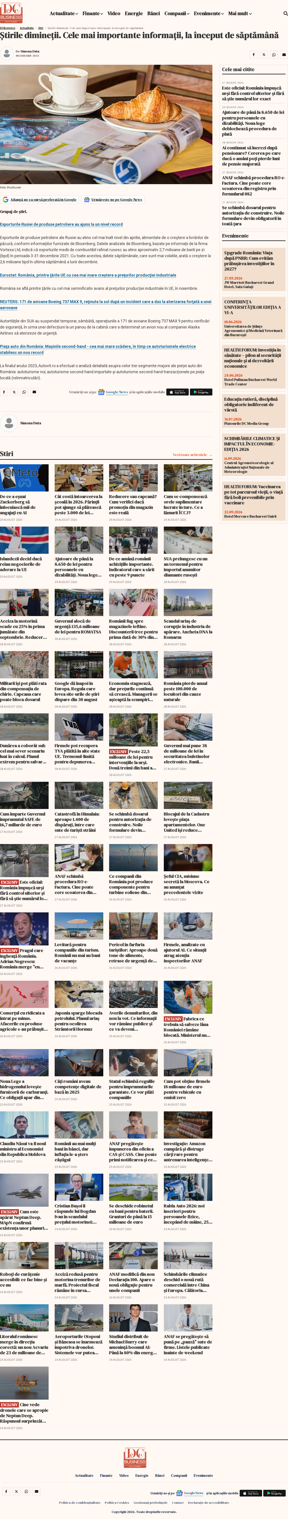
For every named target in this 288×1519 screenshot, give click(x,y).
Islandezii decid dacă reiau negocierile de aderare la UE (21, 564)
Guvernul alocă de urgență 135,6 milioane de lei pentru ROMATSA (78, 626)
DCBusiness (7, 28)
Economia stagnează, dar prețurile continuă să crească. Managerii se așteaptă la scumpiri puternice (133, 691)
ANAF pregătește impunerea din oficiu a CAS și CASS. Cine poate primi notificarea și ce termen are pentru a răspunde (133, 1151)
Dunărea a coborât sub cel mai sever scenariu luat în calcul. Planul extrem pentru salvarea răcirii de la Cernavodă (23, 753)
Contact (178, 1502)
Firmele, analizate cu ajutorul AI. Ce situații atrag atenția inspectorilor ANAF (185, 952)
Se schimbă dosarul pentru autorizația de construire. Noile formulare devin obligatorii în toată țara (132, 822)
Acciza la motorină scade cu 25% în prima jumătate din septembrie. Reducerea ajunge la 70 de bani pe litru (24, 629)
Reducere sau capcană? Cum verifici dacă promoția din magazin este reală (133, 504)
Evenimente (207, 13)
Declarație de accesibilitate (208, 1502)
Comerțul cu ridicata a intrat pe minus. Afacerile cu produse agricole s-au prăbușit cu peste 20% (22, 1021)
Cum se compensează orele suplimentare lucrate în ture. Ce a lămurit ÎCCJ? (185, 504)
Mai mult (238, 13)
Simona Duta (29, 51)
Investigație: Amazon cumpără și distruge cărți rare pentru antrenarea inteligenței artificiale (187, 1151)
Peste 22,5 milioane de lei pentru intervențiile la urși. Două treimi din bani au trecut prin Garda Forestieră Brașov (132, 760)
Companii (175, 13)
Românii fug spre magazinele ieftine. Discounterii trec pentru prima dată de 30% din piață (133, 629)
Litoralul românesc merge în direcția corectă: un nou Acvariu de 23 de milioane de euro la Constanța (24, 1344)
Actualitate (62, 13)
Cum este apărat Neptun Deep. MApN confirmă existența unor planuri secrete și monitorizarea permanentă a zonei (22, 1220)
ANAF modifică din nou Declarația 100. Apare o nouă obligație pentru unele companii (132, 1282)
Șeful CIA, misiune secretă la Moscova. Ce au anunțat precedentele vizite (186, 884)
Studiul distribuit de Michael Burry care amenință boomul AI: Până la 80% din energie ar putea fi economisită (133, 1344)
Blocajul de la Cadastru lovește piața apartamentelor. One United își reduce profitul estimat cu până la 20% (187, 822)
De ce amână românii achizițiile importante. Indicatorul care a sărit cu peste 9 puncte (132, 567)
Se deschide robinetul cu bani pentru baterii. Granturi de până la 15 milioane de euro (131, 1214)
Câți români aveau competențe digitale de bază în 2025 (78, 1087)
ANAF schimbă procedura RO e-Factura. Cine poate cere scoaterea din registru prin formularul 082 (79, 884)
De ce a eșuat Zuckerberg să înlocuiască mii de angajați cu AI (18, 504)
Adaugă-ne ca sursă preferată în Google (43, 199)
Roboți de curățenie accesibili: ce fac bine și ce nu (23, 1279)
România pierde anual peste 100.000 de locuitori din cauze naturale (185, 691)
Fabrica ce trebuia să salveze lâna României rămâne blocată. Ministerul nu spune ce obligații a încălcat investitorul (186, 1027)
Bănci (153, 13)
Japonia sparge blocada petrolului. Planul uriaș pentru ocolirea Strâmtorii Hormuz (78, 1021)
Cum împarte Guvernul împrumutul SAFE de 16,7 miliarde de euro (22, 819)
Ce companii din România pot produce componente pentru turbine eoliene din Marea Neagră (131, 884)
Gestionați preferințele (150, 1502)
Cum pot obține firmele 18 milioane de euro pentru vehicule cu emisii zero (187, 1089)
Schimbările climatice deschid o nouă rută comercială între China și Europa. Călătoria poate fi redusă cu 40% (187, 1282)
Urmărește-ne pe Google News (117, 199)
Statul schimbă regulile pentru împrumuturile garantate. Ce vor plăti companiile (132, 1089)
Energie (134, 13)
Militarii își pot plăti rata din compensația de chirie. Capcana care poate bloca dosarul (23, 691)
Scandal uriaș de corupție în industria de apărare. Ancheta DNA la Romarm (188, 629)
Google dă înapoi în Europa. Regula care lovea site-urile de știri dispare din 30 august (77, 691)
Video (114, 13)
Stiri (40, 28)
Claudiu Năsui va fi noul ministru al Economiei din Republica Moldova (23, 1149)
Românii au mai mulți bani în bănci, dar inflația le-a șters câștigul (75, 1151)
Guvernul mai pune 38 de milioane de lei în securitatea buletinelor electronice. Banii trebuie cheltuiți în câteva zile (187, 753)
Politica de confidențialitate (79, 1502)
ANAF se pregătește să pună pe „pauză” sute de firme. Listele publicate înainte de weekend (188, 1344)
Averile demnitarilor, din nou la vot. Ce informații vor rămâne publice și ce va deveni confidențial (133, 1021)
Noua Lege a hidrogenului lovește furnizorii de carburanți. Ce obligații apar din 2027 (24, 1089)
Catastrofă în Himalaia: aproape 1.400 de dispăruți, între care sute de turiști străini (77, 822)
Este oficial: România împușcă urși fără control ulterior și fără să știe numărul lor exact (23, 890)
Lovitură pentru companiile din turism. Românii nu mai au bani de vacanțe (77, 952)
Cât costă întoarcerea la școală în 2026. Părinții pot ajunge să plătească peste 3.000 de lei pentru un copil (78, 504)
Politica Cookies (117, 1502)
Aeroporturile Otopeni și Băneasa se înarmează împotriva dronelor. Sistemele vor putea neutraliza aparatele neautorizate (78, 1344)
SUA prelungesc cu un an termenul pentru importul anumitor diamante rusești (185, 567)
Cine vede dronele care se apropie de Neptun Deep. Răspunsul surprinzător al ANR (24, 1413)
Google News (117, 391)
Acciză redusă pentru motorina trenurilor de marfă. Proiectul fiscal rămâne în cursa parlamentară (77, 1282)
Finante (91, 13)
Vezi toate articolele (190, 455)
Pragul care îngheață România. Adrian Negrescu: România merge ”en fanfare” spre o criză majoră (21, 958)
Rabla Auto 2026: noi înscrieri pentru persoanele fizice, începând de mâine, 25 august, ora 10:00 (186, 1214)
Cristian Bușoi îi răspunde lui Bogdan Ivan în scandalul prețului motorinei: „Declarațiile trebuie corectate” (75, 1214)
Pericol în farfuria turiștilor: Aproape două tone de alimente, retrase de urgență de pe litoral (133, 952)
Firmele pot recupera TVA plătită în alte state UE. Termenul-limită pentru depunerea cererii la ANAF (77, 753)
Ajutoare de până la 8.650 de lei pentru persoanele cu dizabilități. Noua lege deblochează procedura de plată (79, 567)
